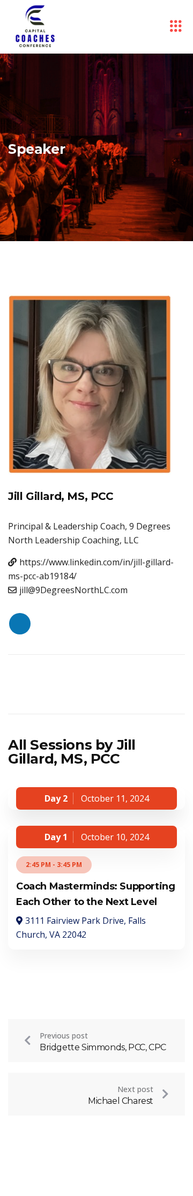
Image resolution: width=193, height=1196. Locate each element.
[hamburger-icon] (176, 27)
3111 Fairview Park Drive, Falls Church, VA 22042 (81, 927)
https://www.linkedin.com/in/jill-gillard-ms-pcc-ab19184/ (91, 569)
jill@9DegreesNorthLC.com (73, 590)
